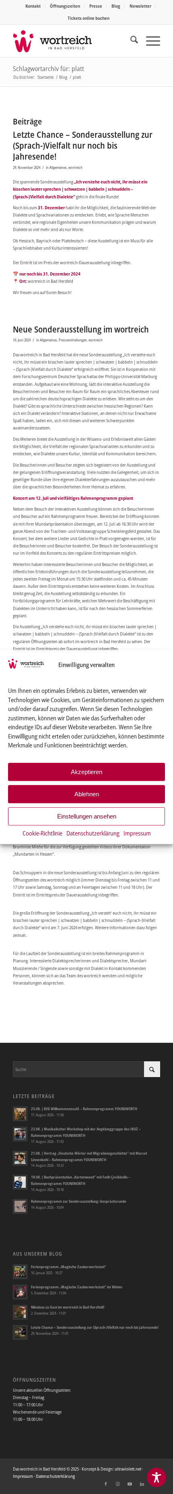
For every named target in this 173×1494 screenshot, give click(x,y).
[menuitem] (33, 6)
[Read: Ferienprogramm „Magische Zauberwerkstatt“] (20, 1272)
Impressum (137, 833)
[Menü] (149, 41)
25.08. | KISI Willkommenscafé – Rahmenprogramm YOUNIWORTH (84, 1108)
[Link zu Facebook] (106, 1484)
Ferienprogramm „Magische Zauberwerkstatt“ (68, 1266)
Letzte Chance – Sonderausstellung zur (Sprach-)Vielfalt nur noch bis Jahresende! (82, 145)
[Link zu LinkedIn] (142, 1484)
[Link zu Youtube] (130, 1484)
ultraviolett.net (128, 1469)
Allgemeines (58, 167)
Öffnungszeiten (65, 6)
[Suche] (130, 41)
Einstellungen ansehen (86, 816)
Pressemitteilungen (73, 340)
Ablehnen (86, 794)
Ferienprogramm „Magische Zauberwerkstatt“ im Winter (77, 1287)
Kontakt (33, 6)
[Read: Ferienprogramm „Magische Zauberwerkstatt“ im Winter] (20, 1292)
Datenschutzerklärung (92, 833)
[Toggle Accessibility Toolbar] (156, 1477)
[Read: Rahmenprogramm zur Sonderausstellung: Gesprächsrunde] (20, 1206)
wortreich (75, 167)
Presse (95, 6)
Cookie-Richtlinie (42, 833)
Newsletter (140, 6)
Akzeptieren (86, 771)
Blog (115, 6)
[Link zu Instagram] (118, 1484)
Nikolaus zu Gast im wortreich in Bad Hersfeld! (67, 1307)
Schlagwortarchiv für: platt (48, 68)
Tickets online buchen (88, 18)
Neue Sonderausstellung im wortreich (81, 329)
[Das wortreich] (71, 41)
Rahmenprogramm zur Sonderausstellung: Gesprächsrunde (78, 1201)
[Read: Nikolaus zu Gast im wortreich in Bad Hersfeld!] (20, 1312)
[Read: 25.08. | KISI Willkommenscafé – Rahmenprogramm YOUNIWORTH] (20, 1114)
